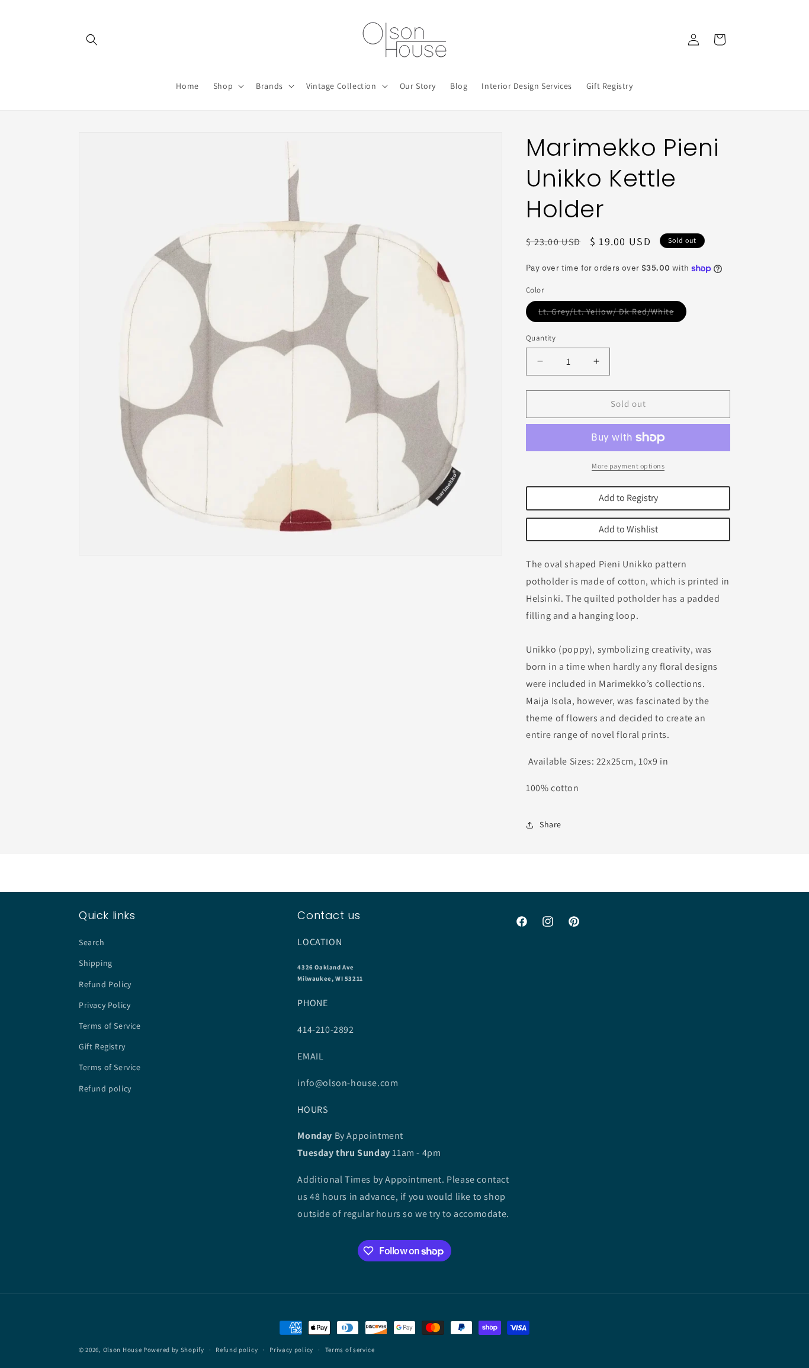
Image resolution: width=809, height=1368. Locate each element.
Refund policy (105, 1088)
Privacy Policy (104, 1005)
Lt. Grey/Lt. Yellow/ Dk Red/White (612, 314)
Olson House (122, 1349)
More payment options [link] (628, 465)
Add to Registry (628, 498)
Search (92, 942)
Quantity (541, 338)
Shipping (96, 963)
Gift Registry (102, 1046)
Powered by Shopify (173, 1349)
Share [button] (550, 824)
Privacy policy (291, 1349)
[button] (92, 40)
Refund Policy (105, 984)
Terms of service (350, 1349)
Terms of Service (110, 1025)
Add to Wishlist (628, 529)
